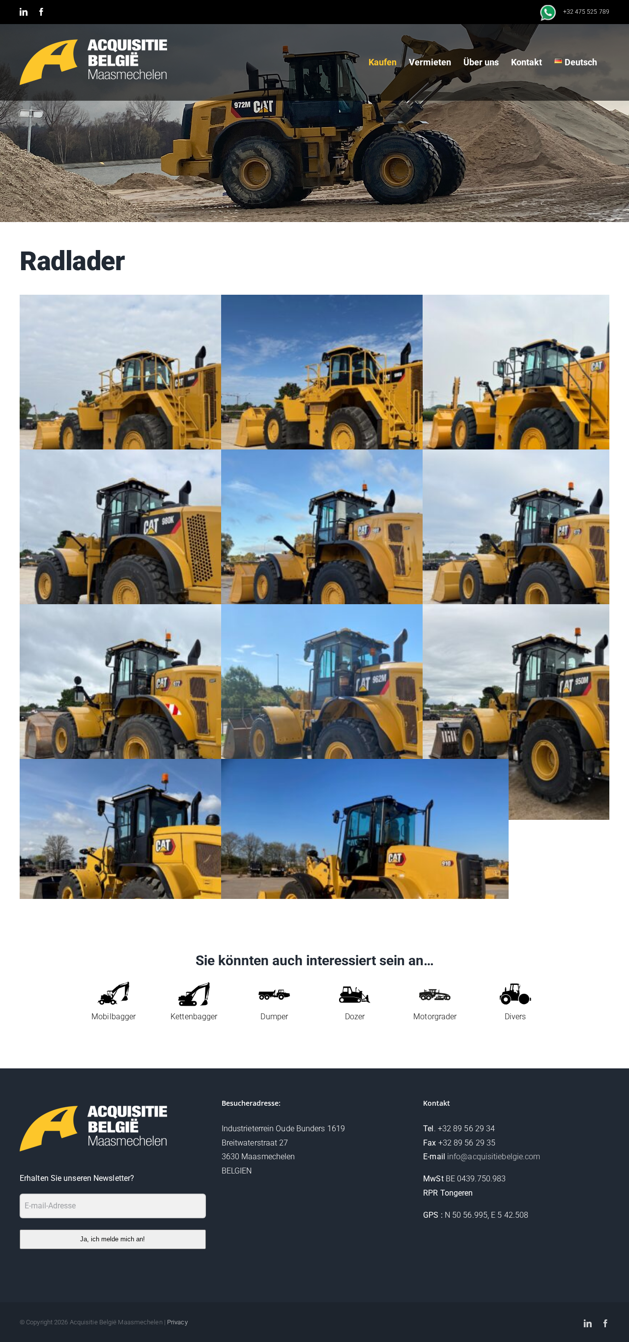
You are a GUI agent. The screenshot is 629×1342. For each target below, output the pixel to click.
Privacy (177, 1322)
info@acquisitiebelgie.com (494, 1156)
